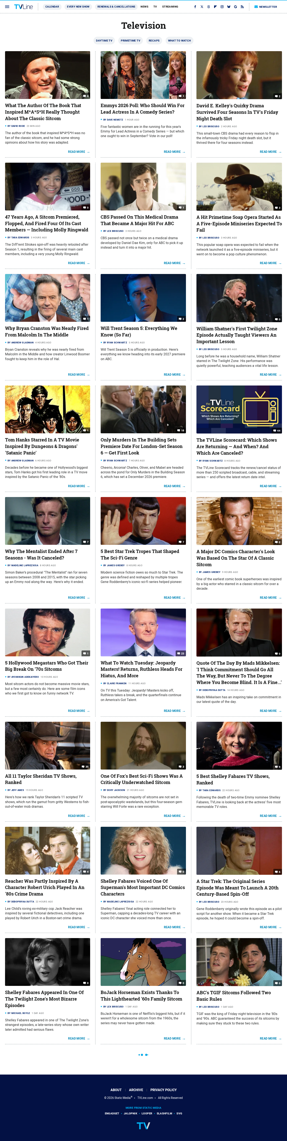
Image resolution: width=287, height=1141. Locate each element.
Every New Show (78, 7)
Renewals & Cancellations (116, 7)
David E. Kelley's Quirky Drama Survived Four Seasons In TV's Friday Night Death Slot (237, 112)
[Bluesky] (229, 7)
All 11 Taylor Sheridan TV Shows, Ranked (40, 779)
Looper (147, 1113)
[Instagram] (222, 7)
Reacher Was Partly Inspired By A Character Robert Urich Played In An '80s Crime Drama (44, 887)
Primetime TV (130, 41)
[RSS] (242, 7)
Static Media (123, 1098)
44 (278, 431)
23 (182, 653)
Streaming (170, 7)
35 (87, 767)
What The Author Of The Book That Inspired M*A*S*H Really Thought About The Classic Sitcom (43, 112)
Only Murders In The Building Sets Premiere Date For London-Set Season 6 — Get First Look (142, 446)
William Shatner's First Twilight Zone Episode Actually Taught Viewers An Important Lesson (236, 335)
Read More (76, 152)
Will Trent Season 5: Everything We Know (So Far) (139, 331)
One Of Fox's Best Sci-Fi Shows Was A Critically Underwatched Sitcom (142, 779)
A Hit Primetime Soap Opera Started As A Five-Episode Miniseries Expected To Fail (239, 223)
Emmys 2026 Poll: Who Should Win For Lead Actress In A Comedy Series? (142, 108)
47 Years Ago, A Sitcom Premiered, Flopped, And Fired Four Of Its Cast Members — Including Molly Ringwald (46, 223)
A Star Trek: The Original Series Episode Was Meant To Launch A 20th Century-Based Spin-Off (237, 887)
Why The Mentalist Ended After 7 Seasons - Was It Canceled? (41, 554)
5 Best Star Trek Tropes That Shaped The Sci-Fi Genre (140, 554)
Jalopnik (130, 1113)
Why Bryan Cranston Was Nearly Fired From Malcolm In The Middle (47, 331)
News (144, 7)
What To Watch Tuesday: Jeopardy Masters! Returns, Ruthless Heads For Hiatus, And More (141, 669)
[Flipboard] (215, 7)
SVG (179, 1113)
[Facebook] (195, 7)
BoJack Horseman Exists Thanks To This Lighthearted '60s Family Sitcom (141, 995)
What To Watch (179, 41)
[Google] (235, 7)
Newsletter (268, 7)
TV (155, 7)
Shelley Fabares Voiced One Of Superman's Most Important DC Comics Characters (143, 887)
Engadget (112, 1113)
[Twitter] (202, 7)
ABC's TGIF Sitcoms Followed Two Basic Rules (233, 995)
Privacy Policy (163, 1090)
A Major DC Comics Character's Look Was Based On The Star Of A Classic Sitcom (235, 558)
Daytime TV (104, 41)
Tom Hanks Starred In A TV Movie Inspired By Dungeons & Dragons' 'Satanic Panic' (42, 446)
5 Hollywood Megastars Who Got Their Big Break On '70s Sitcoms (46, 666)
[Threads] (209, 7)
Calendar (52, 7)
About (116, 1090)
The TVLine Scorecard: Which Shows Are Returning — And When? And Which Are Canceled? (236, 446)
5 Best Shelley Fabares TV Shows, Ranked (233, 779)
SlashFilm (164, 1113)
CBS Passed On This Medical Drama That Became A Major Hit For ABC (139, 220)
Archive (136, 1090)
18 (182, 430)
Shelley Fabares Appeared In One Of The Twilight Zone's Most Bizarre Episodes (44, 999)
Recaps (154, 41)
